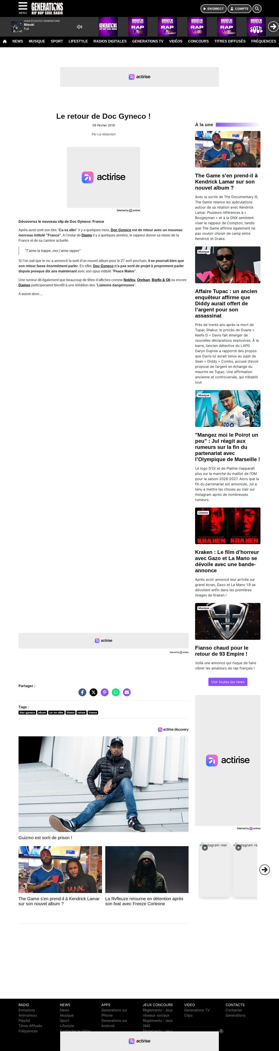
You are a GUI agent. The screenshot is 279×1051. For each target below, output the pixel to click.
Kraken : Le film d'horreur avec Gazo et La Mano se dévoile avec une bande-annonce (227, 561)
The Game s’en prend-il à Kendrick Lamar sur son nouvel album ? (226, 182)
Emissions (27, 1010)
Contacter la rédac (75, 1031)
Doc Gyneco (121, 230)
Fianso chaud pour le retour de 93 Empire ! (221, 651)
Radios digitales (110, 41)
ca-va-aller (56, 712)
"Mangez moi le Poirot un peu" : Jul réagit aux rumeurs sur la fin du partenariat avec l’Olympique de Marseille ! (227, 447)
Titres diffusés (230, 41)
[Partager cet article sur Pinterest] (104, 694)
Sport (57, 41)
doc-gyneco (27, 712)
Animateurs (28, 1015)
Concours (198, 41)
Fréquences (263, 41)
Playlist (24, 1020)
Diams (87, 235)
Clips (188, 1015)
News (17, 41)
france (93, 712)
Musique (37, 41)
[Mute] (79, 27)
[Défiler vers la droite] (264, 869)
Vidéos (175, 41)
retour (81, 712)
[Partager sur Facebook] (81, 694)
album (42, 712)
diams (71, 712)
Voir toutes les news (228, 682)
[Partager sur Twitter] (92, 694)
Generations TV (147, 41)
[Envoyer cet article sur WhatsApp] (115, 694)
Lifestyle (78, 41)
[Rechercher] (257, 8)
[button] (215, 869)
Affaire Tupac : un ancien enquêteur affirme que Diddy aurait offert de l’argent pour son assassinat (226, 303)
